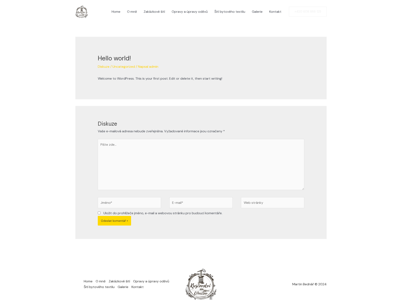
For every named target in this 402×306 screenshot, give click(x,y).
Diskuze (104, 66)
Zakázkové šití (154, 11)
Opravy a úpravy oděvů (190, 11)
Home (116, 11)
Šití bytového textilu (229, 11)
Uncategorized (123, 66)
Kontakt (275, 11)
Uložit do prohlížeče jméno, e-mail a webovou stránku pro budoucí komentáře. (162, 213)
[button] (308, 12)
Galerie (257, 11)
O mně (132, 11)
